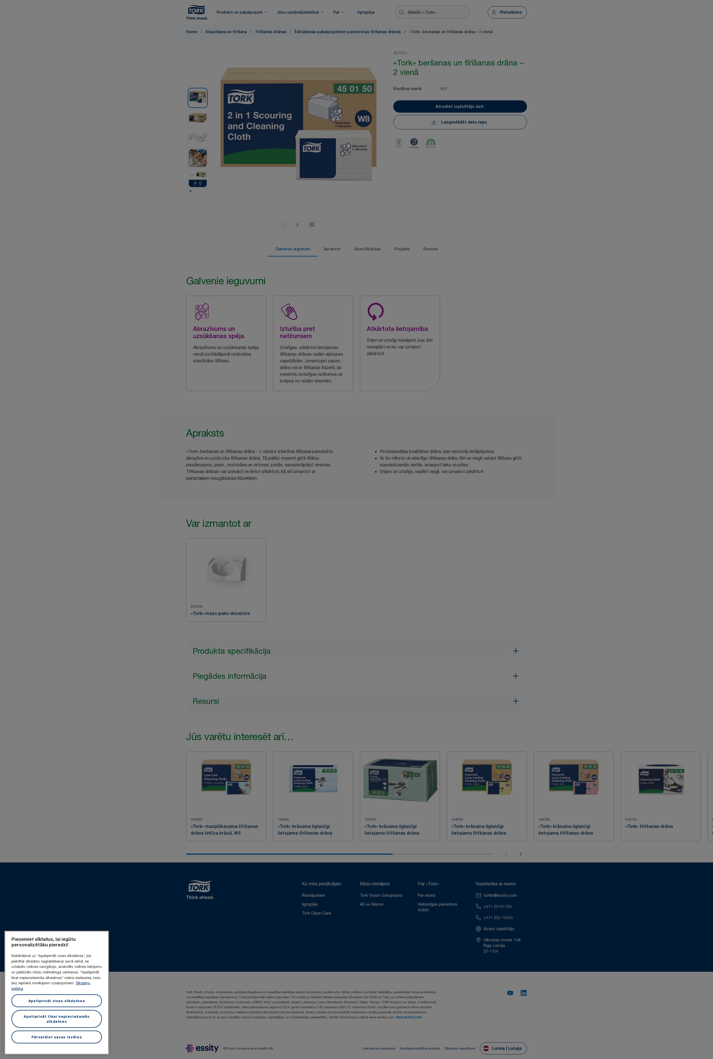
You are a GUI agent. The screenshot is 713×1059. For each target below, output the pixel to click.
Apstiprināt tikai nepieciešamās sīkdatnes (56, 1019)
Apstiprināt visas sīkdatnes (56, 1001)
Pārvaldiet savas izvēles (56, 1037)
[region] (56, 993)
